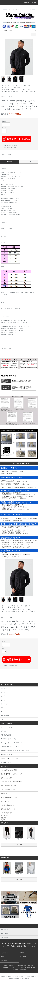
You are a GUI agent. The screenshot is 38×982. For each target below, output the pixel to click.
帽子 (2, 711)
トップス (3, 696)
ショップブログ (5, 801)
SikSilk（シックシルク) (7, 754)
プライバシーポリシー (20, 967)
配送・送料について (22, 965)
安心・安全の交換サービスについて (11, 797)
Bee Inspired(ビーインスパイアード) (11, 743)
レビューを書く (6, 348)
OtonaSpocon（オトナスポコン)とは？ (12, 781)
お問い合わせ (4, 960)
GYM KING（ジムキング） (8, 739)
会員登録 (3, 818)
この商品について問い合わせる (12, 145)
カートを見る (23, 956)
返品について (31, 965)
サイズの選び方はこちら (10, 147)
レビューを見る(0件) (7, 154)
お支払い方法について (7, 805)
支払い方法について (12, 965)
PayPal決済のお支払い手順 (9, 770)
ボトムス (3, 700)
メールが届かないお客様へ (8, 785)
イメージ (28, 161)
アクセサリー (5, 715)
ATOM (24, 969)
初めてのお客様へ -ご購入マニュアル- (12, 774)
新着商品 (3, 731)
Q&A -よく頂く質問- (7, 778)
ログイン (3, 820)
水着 (2, 708)
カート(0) (26, 2)
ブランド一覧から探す (14, 87)
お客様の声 (4, 793)
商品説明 (9, 161)
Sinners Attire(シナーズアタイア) (10, 758)
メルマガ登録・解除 (7, 813)
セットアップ (11, 85)
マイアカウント (5, 816)
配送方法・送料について (8, 809)
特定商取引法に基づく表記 (8, 967)
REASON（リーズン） (7, 762)
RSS (21, 969)
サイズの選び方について (8, 789)
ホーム (4, 85)
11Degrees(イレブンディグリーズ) (11, 746)
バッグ (3, 719)
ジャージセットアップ (23, 85)
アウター (3, 692)
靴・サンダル (5, 704)
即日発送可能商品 (6, 735)
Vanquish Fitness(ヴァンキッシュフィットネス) (17, 89)
